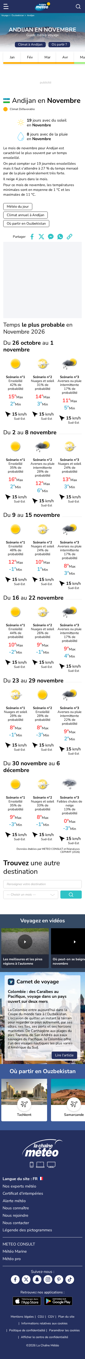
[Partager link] (69, 236)
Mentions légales (22, 1317)
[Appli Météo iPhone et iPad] (27, 1301)
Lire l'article (64, 1055)
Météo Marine (15, 1251)
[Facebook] (15, 1279)
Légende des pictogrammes (27, 1230)
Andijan (30, 15)
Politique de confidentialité (27, 1330)
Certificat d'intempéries (23, 1193)
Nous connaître (16, 1208)
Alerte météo (14, 1200)
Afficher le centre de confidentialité (44, 1337)
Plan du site (66, 1317)
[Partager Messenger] (51, 236)
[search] (78, 6)
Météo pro (12, 1258)
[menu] (6, 6)
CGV (51, 1317)
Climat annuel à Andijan (25, 215)
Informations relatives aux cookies (44, 1323)
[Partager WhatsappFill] (60, 236)
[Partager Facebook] (32, 236)
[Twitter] (26, 1279)
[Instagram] (48, 1279)
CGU (41, 1317)
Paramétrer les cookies (64, 1330)
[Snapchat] (37, 1279)
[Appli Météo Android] (58, 1301)
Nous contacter (16, 1222)
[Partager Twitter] (41, 236)
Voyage (4, 15)
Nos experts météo (19, 1186)
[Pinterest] (58, 1279)
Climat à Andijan (30, 44)
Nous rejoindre (15, 1215)
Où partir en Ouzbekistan (26, 223)
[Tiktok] (69, 1279)
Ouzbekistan (18, 15)
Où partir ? (59, 44)
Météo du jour (18, 206)
